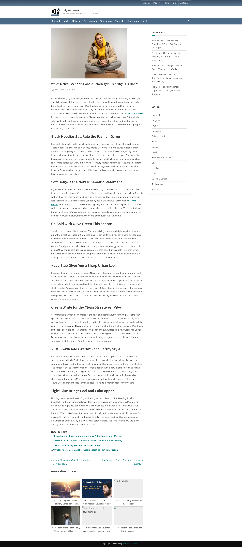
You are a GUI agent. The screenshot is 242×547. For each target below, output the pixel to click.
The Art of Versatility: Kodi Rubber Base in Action (77, 445)
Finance (155, 141)
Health (66, 21)
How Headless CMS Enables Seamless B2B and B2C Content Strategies (166, 44)
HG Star (72, 89)
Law (154, 163)
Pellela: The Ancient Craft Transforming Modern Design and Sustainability (167, 78)
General (56, 21)
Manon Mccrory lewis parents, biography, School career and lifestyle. (87, 436)
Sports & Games (159, 179)
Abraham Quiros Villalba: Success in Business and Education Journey (87, 440)
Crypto (155, 126)
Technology (106, 21)
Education (156, 131)
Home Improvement (137, 21)
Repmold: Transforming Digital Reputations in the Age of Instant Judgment (167, 90)
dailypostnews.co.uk (131, 544)
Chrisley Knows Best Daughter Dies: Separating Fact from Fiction (85, 450)
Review (155, 173)
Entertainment (90, 21)
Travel (155, 189)
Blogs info (156, 120)
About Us (146, 3)
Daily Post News (70, 10)
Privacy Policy (171, 3)
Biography (120, 21)
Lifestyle (76, 21)
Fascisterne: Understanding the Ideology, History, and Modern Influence (166, 57)
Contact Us (184, 3)
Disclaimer (157, 3)
